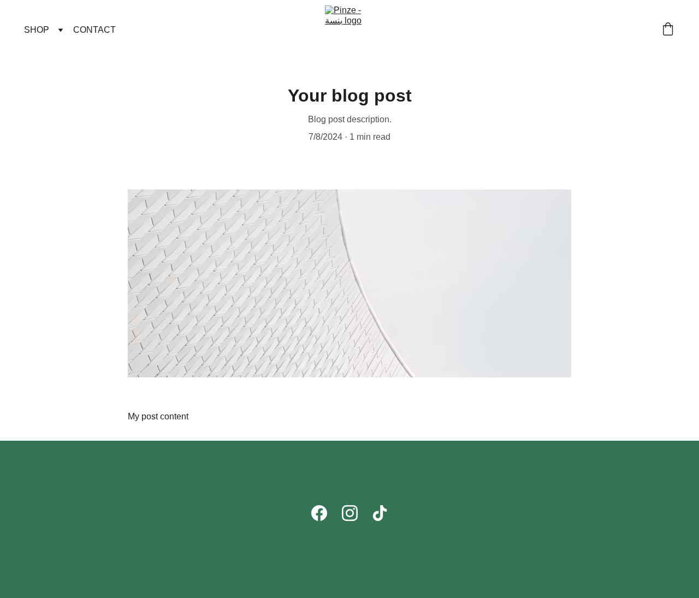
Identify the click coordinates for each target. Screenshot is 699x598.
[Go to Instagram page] (350, 513)
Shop (36, 29)
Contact (94, 29)
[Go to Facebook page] (319, 513)
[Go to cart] (668, 30)
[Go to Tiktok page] (380, 513)
